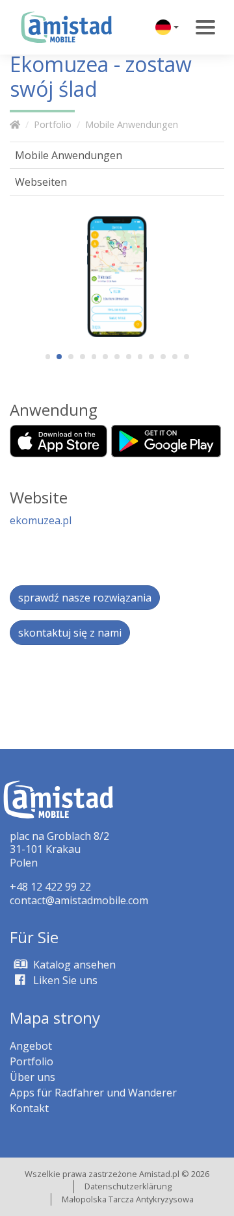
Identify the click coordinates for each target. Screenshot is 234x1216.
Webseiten (41, 182)
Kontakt (29, 1108)
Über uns (32, 1077)
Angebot (31, 1046)
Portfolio (53, 124)
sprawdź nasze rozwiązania (84, 597)
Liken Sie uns (64, 980)
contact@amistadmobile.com (79, 900)
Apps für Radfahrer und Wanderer (93, 1092)
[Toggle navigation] (205, 27)
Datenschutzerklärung (128, 1186)
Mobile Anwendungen (131, 124)
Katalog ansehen (73, 964)
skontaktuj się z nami (70, 633)
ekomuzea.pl (41, 520)
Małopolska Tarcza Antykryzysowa (128, 1199)
